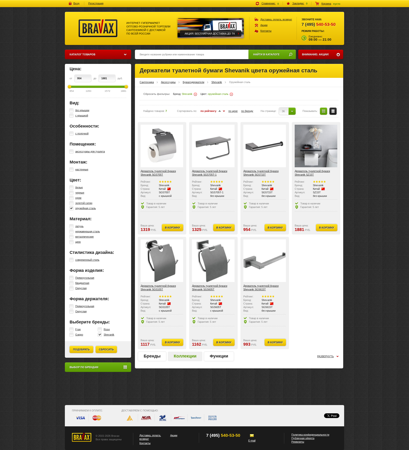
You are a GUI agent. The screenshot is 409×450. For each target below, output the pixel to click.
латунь (79, 226)
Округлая (81, 288)
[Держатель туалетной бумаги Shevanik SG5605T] (213, 260)
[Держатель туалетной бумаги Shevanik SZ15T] (316, 146)
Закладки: (298, 3)
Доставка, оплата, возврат (276, 19)
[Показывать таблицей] (323, 111)
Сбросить (106, 349)
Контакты (265, 30)
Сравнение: (269, 3)
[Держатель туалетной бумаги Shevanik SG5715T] (264, 146)
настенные (81, 169)
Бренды (152, 356)
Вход (76, 3)
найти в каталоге (266, 54)
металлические (84, 236)
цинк (78, 241)
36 (283, 111)
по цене (233, 111)
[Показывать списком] (333, 111)
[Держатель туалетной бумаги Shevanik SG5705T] (162, 146)
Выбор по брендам (84, 367)
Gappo (79, 334)
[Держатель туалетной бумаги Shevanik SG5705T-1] (213, 146)
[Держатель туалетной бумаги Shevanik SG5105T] (162, 260)
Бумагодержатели (193, 82)
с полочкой (82, 133)
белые (79, 187)
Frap (78, 329)
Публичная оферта (302, 438)
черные (79, 192)
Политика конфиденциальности (310, 434)
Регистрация (95, 3)
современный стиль (87, 259)
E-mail (251, 440)
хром (78, 197)
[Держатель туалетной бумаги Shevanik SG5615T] (264, 260)
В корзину (172, 227)
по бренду (247, 111)
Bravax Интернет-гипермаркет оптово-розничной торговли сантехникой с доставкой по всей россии (98, 28)
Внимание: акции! (315, 54)
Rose (107, 329)
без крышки (82, 110)
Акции (263, 25)
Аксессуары (168, 82)
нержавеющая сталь (87, 231)
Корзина (326, 3)
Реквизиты (297, 441)
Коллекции (185, 356)
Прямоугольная (84, 277)
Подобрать (81, 349)
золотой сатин (83, 203)
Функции (219, 356)
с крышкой (81, 115)
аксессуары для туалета (90, 151)
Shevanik (109, 334)
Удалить (195, 94)
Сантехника (147, 82)
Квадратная (82, 283)
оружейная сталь (85, 208)
